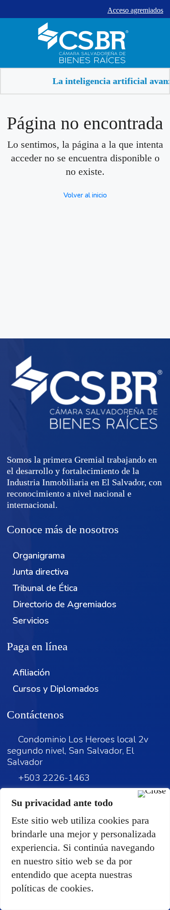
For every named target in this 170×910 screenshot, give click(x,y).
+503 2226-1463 (54, 778)
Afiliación (31, 672)
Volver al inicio (85, 195)
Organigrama (39, 555)
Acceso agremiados (135, 10)
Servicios (31, 620)
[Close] (152, 793)
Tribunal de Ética (45, 588)
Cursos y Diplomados (56, 689)
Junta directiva (40, 572)
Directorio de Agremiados (65, 604)
